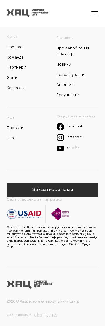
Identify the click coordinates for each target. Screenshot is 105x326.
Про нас (15, 47)
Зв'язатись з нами (52, 190)
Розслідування (71, 75)
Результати (68, 95)
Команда (15, 57)
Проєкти (15, 128)
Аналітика (66, 85)
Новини (64, 64)
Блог (11, 138)
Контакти (16, 88)
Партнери (16, 67)
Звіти (12, 78)
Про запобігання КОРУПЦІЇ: (73, 51)
